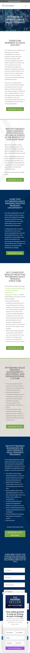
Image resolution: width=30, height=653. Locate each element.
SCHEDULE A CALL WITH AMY (15, 533)
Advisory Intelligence (12, 288)
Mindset (15, 294)
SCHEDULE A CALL (15, 109)
